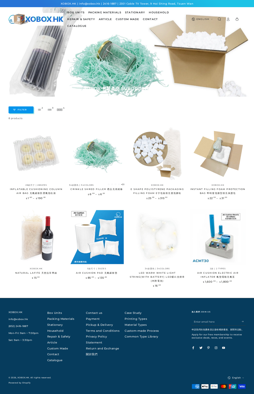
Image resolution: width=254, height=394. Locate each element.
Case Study (133, 312)
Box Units (54, 312)
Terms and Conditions (102, 330)
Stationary (55, 324)
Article (52, 342)
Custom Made (57, 348)
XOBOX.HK (23, 377)
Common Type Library (141, 336)
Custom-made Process (142, 330)
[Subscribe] (244, 321)
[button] (219, 19)
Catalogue (55, 360)
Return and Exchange (102, 348)
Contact (53, 354)
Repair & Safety (58, 336)
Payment (93, 318)
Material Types (136, 324)
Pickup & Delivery (99, 324)
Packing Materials (60, 318)
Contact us (94, 312)
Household (55, 330)
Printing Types (136, 318)
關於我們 (91, 354)
